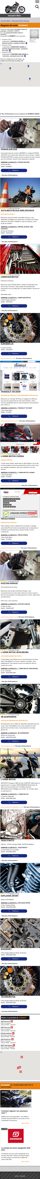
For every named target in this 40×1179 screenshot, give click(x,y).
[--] (37, 6)
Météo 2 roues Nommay (33, 40)
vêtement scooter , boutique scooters (13, 43)
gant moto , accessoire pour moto (13, 56)
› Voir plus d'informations (9, 175)
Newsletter (22, 1176)
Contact (17, 1176)
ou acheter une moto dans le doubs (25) (12, 59)
